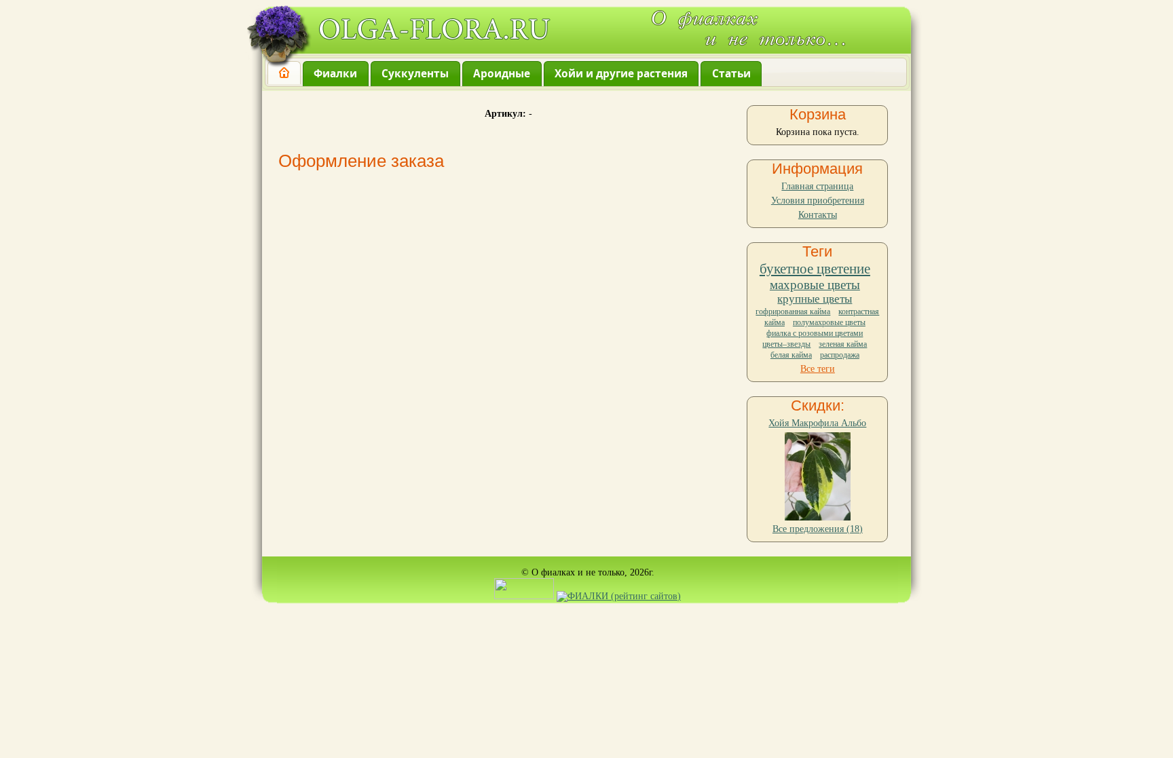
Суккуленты (415, 74)
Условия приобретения (817, 200)
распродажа (839, 355)
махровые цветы (815, 285)
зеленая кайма (843, 344)
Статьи (731, 74)
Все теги (817, 369)
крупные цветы (814, 298)
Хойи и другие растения (621, 74)
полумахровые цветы (829, 322)
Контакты (817, 215)
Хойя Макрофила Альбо (817, 423)
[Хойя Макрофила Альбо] (818, 517)
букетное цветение (815, 269)
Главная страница (817, 186)
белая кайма (791, 355)
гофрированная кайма (793, 311)
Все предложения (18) (817, 529)
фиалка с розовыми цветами (814, 333)
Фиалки (335, 74)
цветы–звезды (786, 344)
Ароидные (501, 74)
